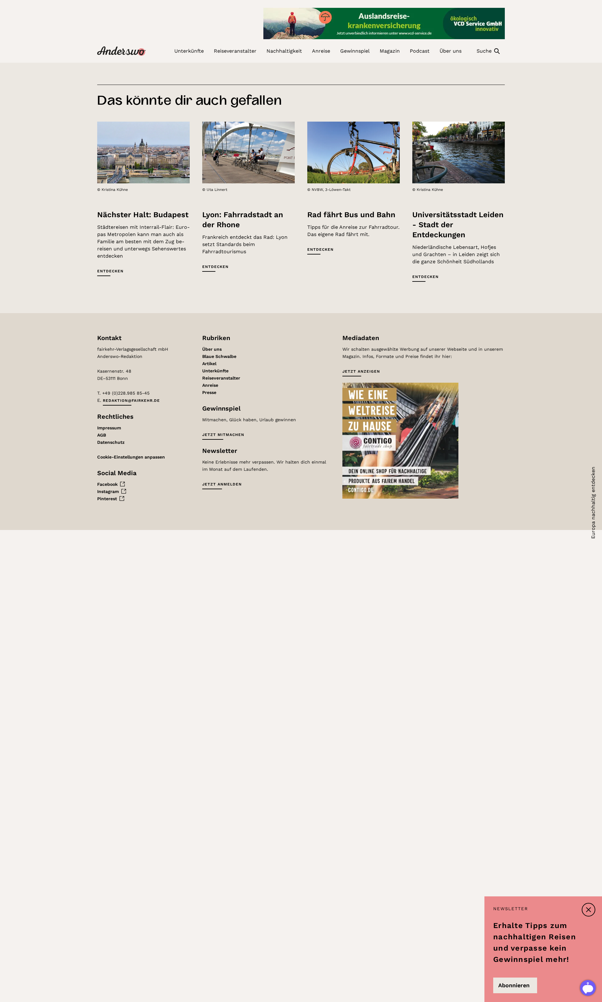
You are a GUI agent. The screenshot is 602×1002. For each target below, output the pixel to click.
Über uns (212, 349)
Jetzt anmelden (222, 484)
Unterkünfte (215, 370)
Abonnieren (514, 985)
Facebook (107, 484)
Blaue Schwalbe (219, 356)
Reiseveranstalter (221, 377)
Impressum (109, 427)
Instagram (108, 491)
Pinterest (107, 498)
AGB (101, 435)
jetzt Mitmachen (223, 435)
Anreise (210, 385)
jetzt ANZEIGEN (361, 371)
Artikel (209, 363)
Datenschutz (110, 442)
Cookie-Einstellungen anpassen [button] (131, 456)
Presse (209, 392)
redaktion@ (131, 400)
